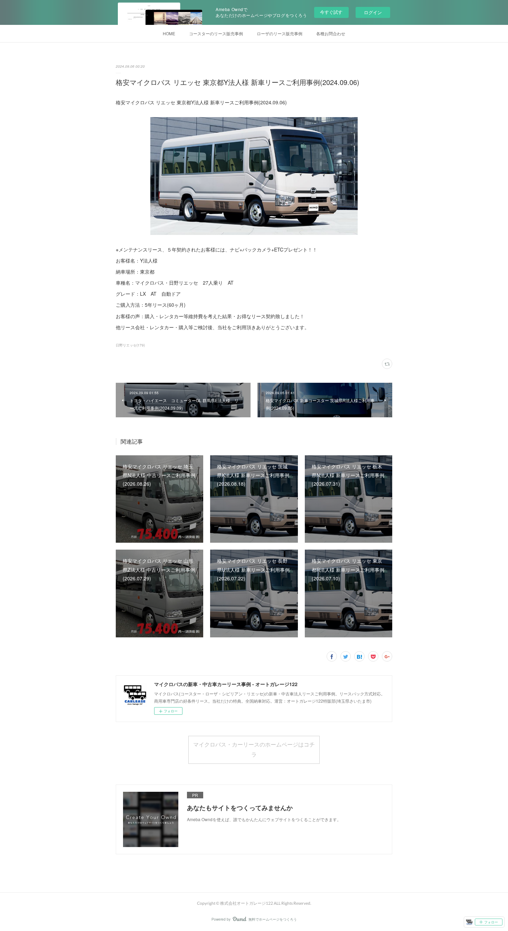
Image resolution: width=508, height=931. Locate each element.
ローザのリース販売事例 (279, 33)
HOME (169, 33)
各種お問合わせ (330, 33)
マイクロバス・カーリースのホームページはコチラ (254, 749)
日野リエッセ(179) (130, 345)
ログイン (373, 12)
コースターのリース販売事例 (216, 33)
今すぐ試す (331, 12)
